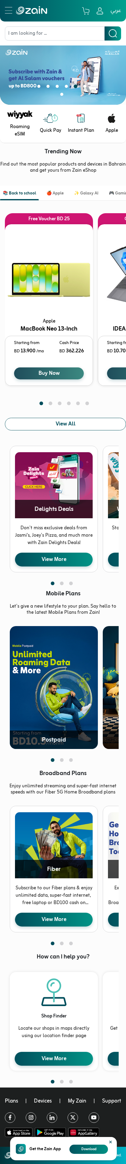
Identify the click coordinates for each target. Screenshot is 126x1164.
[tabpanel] (63, 70)
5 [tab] (77, 87)
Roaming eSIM (20, 130)
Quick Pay (50, 130)
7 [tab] (63, 95)
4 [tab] (68, 87)
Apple (112, 130)
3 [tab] (58, 87)
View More (54, 559)
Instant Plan (81, 130)
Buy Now (49, 373)
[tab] (19, 194)
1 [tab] (40, 87)
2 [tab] (49, 87)
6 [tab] (86, 87)
